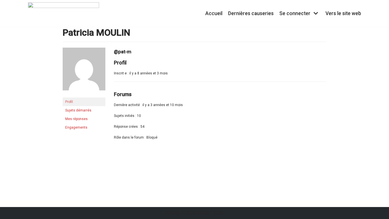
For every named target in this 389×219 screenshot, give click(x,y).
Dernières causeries (251, 13)
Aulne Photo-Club (187, 213)
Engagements (76, 127)
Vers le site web (343, 13)
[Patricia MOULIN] (84, 95)
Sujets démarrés (78, 110)
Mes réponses (76, 119)
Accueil (213, 13)
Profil (69, 102)
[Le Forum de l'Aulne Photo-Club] (63, 13)
